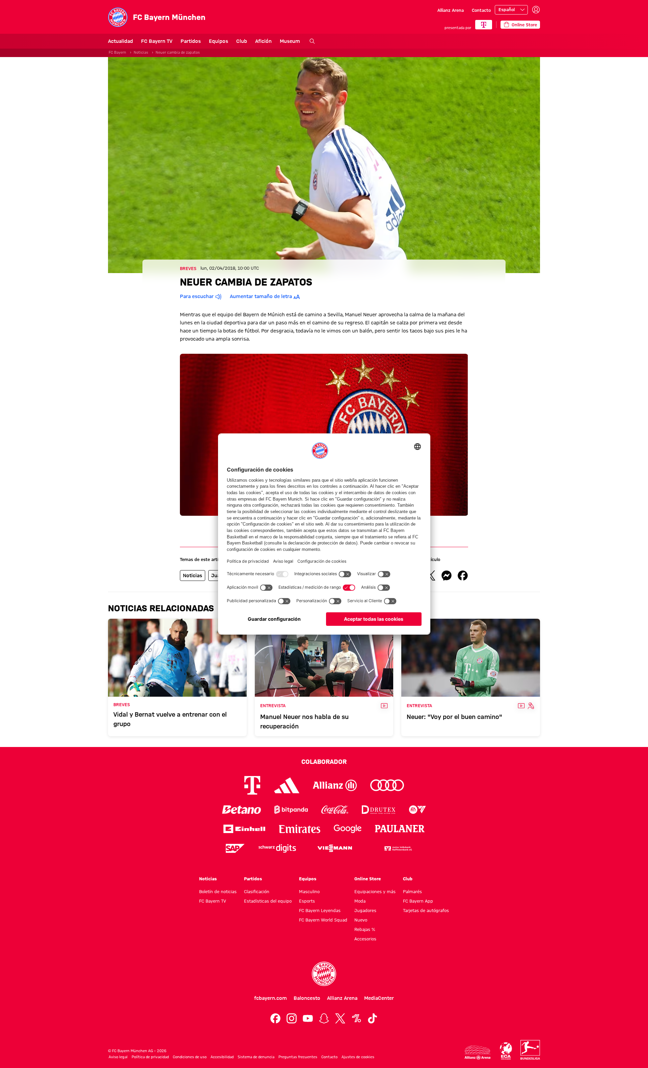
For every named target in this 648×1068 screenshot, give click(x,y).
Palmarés (412, 891)
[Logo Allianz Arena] (477, 1053)
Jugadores (365, 910)
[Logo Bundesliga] (530, 1050)
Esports (307, 901)
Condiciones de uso (190, 1057)
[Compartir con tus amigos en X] (430, 575)
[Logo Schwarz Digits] (277, 848)
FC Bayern (117, 52)
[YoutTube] (307, 1018)
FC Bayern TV (156, 41)
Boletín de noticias (218, 891)
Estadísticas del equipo (268, 901)
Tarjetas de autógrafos (426, 910)
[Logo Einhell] (244, 829)
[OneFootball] (356, 1018)
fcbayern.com (270, 998)
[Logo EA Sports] (417, 809)
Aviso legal (118, 1057)
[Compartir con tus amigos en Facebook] (462, 575)
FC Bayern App (418, 901)
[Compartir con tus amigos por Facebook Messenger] (446, 575)
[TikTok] (372, 1018)
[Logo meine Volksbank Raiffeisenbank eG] (397, 848)
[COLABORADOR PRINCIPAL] (483, 24)
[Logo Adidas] (286, 785)
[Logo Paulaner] (400, 828)
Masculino (309, 891)
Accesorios (365, 938)
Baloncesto (307, 998)
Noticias (141, 52)
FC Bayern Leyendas (320, 910)
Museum (290, 41)
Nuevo (360, 919)
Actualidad (120, 41)
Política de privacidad (150, 1057)
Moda (360, 901)
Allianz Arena (450, 10)
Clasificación (256, 891)
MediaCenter (379, 998)
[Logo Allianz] (335, 785)
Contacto (481, 10)
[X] (340, 1018)
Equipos (218, 41)
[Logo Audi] (387, 785)
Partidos (191, 41)
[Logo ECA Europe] (506, 1051)
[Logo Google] (347, 829)
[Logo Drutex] (378, 809)
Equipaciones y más (375, 891)
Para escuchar (197, 296)
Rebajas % (364, 929)
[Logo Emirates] (299, 829)
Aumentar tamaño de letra (261, 296)
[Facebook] (275, 1018)
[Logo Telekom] (252, 785)
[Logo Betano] (241, 809)
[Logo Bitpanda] (291, 809)
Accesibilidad (222, 1057)
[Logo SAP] (235, 848)
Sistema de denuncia (256, 1057)
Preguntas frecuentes (297, 1057)
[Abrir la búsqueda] (312, 41)
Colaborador (324, 761)
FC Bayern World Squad (323, 919)
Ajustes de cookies (358, 1057)
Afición (263, 41)
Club (241, 41)
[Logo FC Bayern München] (324, 974)
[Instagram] (291, 1018)
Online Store (367, 878)
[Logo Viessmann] (335, 848)
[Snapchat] (324, 1018)
